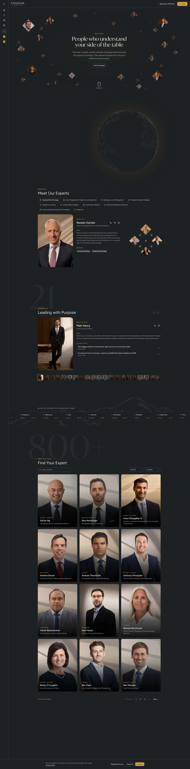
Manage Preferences (117, 764)
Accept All (140, 764)
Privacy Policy (50, 765)
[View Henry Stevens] (116, 377)
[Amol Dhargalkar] (157, 240)
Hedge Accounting (49, 205)
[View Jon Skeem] (69, 377)
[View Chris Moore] (110, 377)
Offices (58, 121)
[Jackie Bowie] (145, 252)
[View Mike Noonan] (58, 377)
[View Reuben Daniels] (93, 377)
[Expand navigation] (4, 4)
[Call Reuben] (111, 222)
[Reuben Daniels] (145, 229)
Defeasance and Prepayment (113, 200)
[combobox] (136, 470)
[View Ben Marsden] (140, 377)
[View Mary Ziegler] (146, 377)
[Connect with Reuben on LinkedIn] (119, 222)
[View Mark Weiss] (81, 377)
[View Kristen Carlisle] (128, 377)
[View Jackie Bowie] (63, 377)
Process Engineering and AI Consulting (55, 210)
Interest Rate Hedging (70, 205)
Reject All (130, 764)
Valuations (80, 210)
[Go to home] (17, 4)
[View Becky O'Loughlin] (134, 377)
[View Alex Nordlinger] (105, 377)
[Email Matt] (159, 325)
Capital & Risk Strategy (50, 200)
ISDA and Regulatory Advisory (117, 205)
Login (184, 4)
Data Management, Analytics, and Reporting (81, 200)
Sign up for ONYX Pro (167, 4)
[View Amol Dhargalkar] (46, 377)
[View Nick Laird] (87, 377)
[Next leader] (159, 313)
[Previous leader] (154, 313)
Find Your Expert (99, 65)
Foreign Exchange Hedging (140, 200)
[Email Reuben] (115, 222)
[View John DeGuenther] (122, 377)
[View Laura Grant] (75, 377)
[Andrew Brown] (134, 240)
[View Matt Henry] (40, 377)
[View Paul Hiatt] (152, 377)
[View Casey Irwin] (52, 377)
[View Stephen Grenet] (158, 377)
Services (45, 121)
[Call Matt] (155, 325)
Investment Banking (92, 205)
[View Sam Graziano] (99, 377)
